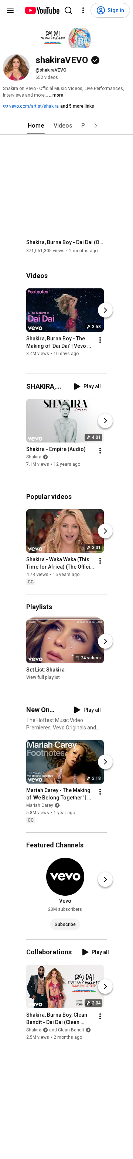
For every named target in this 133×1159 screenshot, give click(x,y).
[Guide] (10, 10)
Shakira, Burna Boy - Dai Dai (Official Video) (66, 242)
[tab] (36, 126)
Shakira (33, 456)
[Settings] (83, 10)
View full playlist (43, 677)
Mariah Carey (39, 805)
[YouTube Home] (42, 10)
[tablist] (66, 126)
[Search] (68, 10)
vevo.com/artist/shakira (33, 106)
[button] (96, 126)
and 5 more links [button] (77, 106)
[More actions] (100, 340)
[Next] (105, 310)
